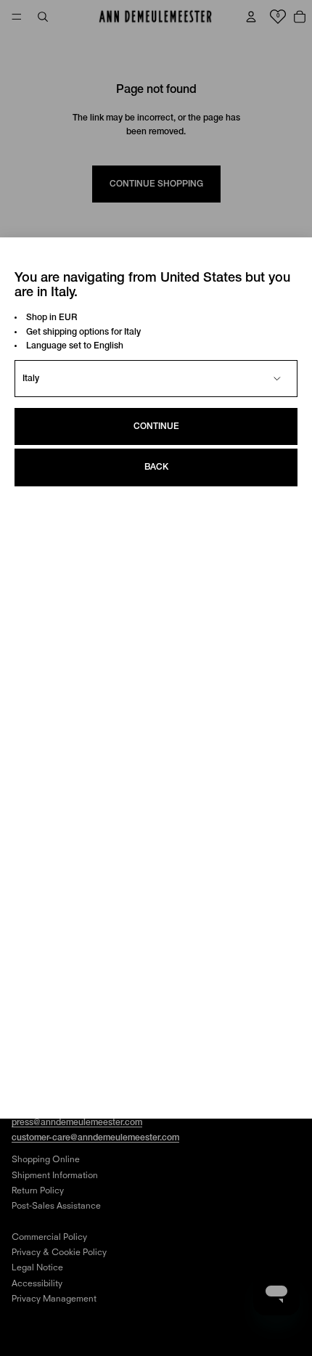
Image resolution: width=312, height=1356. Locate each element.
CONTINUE (156, 426)
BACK (156, 467)
